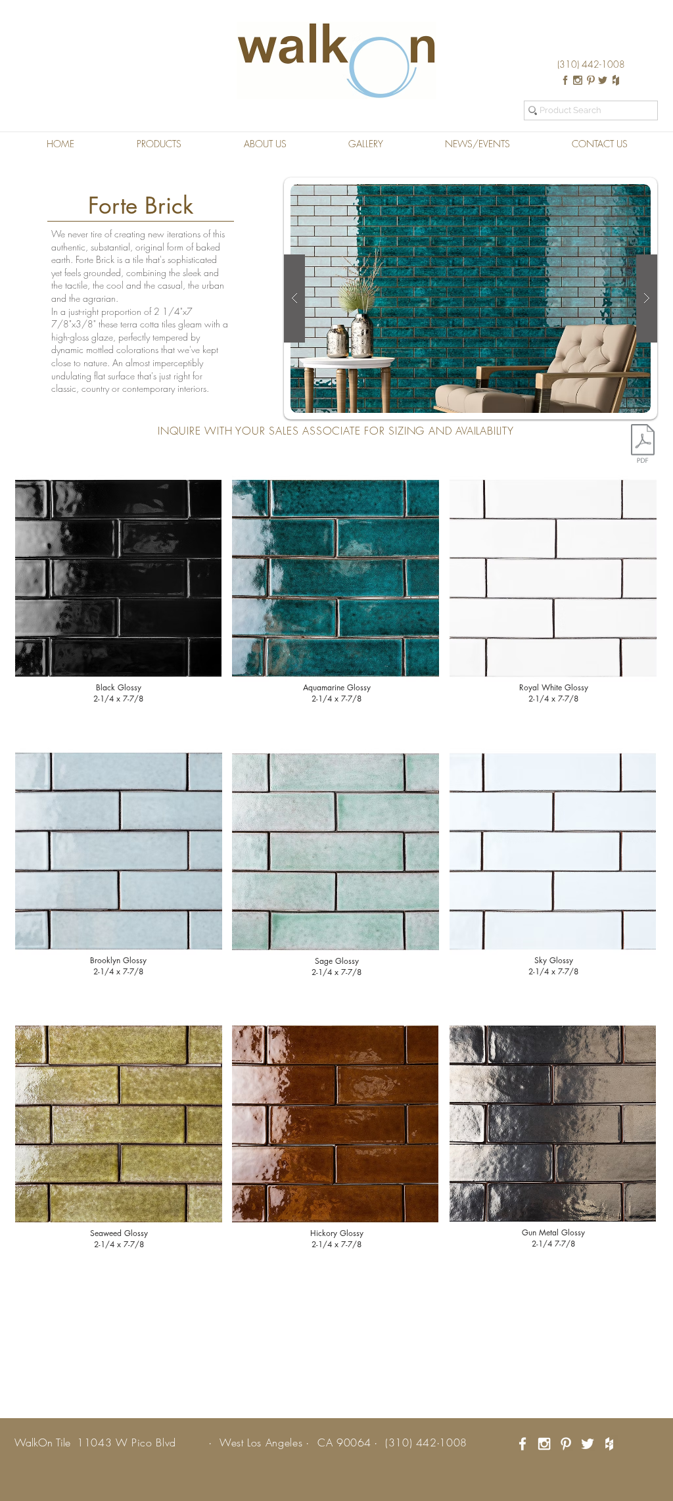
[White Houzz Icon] (609, 1443)
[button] (158, 144)
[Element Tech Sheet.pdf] (643, 445)
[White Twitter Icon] (587, 1443)
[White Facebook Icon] (522, 1443)
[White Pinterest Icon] (565, 1443)
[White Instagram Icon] (544, 1443)
